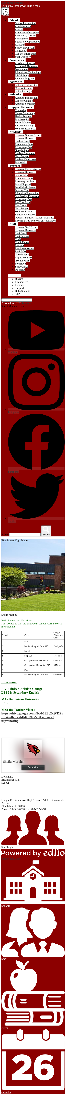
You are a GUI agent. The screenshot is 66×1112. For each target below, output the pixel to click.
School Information (25, 23)
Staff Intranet (22, 236)
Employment (22, 38)
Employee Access (24, 248)
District (19, 278)
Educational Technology (28, 72)
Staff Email (21, 233)
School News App (25, 47)
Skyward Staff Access (26, 227)
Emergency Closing (25, 35)
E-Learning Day (23, 147)
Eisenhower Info (24, 144)
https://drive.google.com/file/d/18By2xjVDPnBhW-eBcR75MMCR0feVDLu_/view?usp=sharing (32, 717)
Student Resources (25, 153)
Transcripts (21, 50)
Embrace (19, 245)
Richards (19, 285)
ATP (17, 294)
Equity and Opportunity (27, 41)
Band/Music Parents (25, 187)
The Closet (21, 205)
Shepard (19, 288)
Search (5, 534)
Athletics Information (26, 97)
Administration (23, 26)
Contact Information (25, 53)
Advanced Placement (26, 66)
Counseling (21, 110)
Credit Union (22, 242)
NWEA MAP (22, 260)
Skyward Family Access (28, 169)
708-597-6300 (17, 809)
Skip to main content (12, 2)
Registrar (20, 44)
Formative (20, 263)
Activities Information (26, 85)
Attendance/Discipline (27, 32)
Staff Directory (23, 56)
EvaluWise (20, 251)
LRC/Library (22, 75)
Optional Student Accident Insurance (34, 217)
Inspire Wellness (23, 257)
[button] (14, 20)
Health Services (23, 116)
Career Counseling (25, 113)
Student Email (22, 141)
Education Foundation (27, 193)
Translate (26, 303)
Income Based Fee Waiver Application (35, 220)
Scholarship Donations (27, 196)
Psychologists (22, 119)
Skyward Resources (25, 138)
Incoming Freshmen (25, 181)
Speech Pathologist (25, 125)
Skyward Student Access (28, 135)
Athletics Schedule (25, 103)
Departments (21, 69)
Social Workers (23, 122)
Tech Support (22, 156)
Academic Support (25, 63)
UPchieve (20, 269)
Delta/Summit (22, 291)
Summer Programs (25, 78)
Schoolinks (21, 162)
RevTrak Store (22, 202)
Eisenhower (21, 282)
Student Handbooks (25, 159)
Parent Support (23, 184)
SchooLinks (21, 175)
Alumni (19, 29)
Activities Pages (23, 91)
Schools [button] (15, 275)
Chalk (18, 239)
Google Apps (22, 150)
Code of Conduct (24, 88)
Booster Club (22, 190)
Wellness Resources (25, 128)
